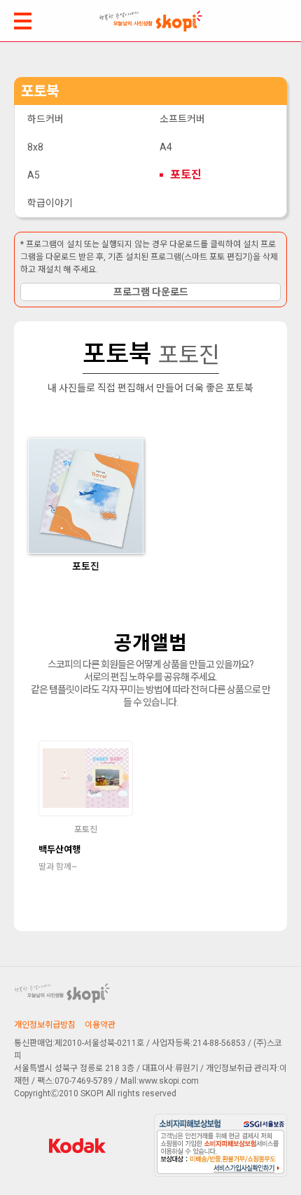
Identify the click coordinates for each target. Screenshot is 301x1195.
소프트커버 (182, 119)
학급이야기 (50, 203)
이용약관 (100, 1025)
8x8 (35, 147)
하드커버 (45, 119)
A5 (33, 175)
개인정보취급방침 (45, 1025)
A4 (166, 147)
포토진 (186, 174)
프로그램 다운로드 (150, 292)
